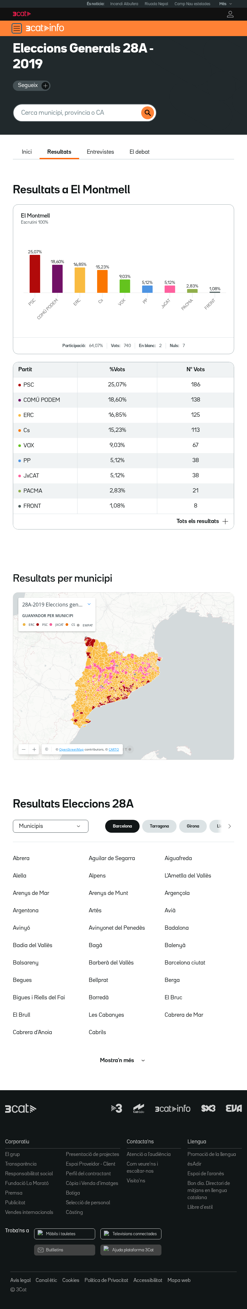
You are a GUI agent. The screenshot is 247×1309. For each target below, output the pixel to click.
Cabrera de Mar (184, 1015)
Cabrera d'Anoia (32, 1032)
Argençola (177, 893)
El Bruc (173, 997)
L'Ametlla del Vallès (188, 875)
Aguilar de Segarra (112, 858)
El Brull (21, 1015)
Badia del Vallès (32, 945)
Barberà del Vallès (111, 962)
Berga (172, 980)
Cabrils (97, 1032)
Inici (27, 152)
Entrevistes (100, 152)
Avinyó (21, 928)
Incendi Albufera (124, 4)
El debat (140, 152)
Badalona (177, 928)
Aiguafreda (178, 858)
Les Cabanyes (106, 1015)
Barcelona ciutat (185, 962)
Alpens (97, 875)
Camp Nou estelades (192, 4)
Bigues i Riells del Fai (39, 997)
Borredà (99, 997)
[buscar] (147, 112)
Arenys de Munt (108, 893)
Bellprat (98, 980)
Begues (22, 980)
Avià (170, 910)
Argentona (26, 910)
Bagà (95, 945)
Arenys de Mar (31, 893)
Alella (19, 875)
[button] (123, 521)
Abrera (21, 858)
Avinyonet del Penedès (117, 928)
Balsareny (26, 962)
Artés (95, 910)
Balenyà (175, 945)
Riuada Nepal (156, 4)
